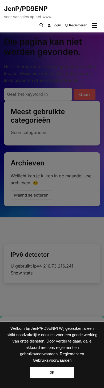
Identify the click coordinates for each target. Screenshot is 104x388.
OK (52, 372)
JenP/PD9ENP (25, 8)
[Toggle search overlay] (41, 25)
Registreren (78, 25)
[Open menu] (94, 25)
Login (57, 25)
